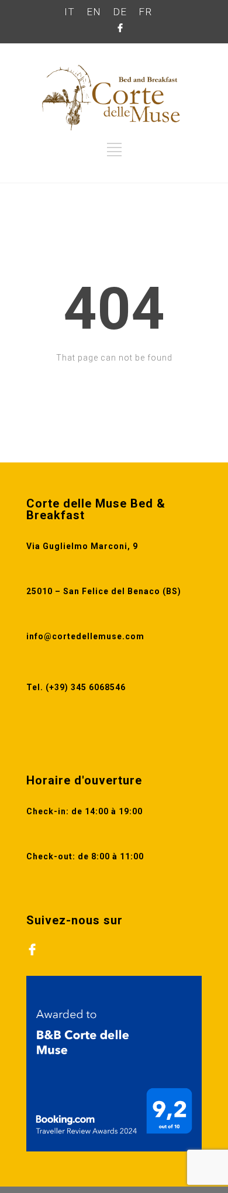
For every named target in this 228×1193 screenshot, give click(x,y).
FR (145, 12)
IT (69, 12)
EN (94, 12)
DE (120, 12)
